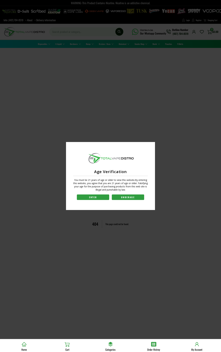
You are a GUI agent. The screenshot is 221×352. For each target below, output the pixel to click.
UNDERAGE (128, 197)
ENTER (93, 197)
